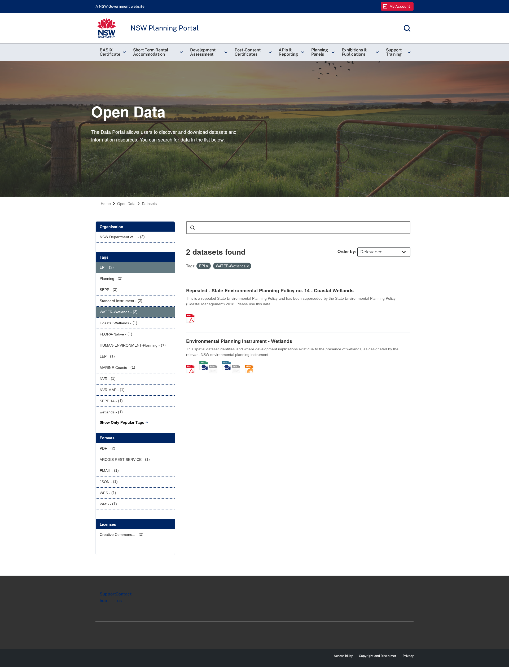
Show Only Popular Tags (122, 422)
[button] (112, 52)
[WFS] (226, 363)
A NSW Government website (119, 6)
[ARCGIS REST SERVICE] (215, 363)
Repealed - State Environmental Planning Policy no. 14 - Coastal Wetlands (270, 290)
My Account (399, 6)
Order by (346, 251)
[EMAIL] (238, 363)
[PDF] (192, 312)
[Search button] (192, 227)
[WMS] (203, 363)
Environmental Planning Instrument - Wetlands (239, 341)
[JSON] (251, 363)
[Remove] (207, 266)
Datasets (149, 203)
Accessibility (343, 656)
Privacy (408, 656)
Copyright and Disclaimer (377, 656)
